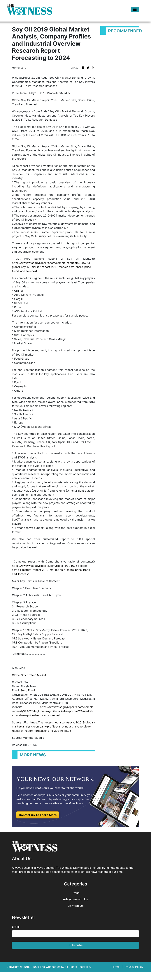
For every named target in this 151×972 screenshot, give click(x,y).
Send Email (27, 690)
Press (76, 893)
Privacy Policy (134, 967)
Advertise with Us (75, 899)
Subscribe (75, 945)
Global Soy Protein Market (29, 675)
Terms (115, 967)
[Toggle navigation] (135, 9)
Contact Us (76, 906)
